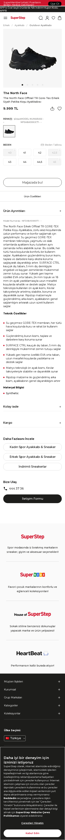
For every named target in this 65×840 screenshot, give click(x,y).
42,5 (54, 152)
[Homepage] (18, 18)
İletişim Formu (32, 498)
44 (24, 162)
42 (39, 152)
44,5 (39, 162)
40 (10, 152)
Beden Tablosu (53, 144)
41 (24, 152)
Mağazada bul (32, 182)
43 (9, 162)
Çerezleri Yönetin (32, 823)
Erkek (6, 25)
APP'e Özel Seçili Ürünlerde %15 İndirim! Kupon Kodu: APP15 (29, 9)
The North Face (15, 93)
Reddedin (10, 798)
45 (54, 162)
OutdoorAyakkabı (40, 25)
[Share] (52, 108)
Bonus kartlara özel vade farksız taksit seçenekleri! (32, 6)
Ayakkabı (19, 25)
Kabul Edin (32, 833)
